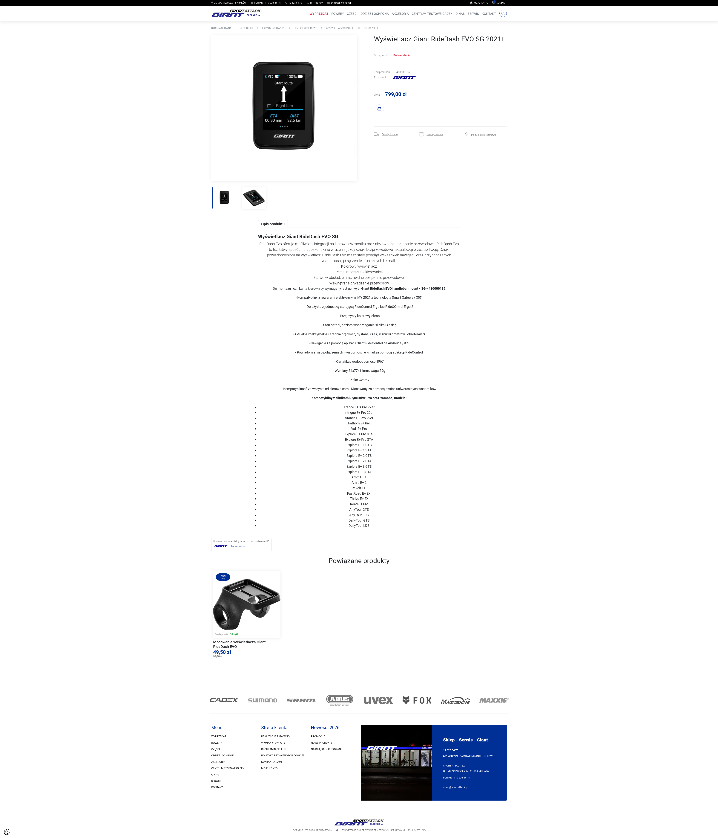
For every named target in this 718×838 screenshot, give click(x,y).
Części (215, 749)
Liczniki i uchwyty (273, 28)
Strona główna (221, 28)
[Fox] (401, 700)
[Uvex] (362, 700)
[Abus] (323, 700)
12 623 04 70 (295, 2)
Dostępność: (381, 55)
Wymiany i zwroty (273, 742)
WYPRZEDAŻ (218, 736)
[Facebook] (214, 683)
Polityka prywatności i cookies (282, 755)
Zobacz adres (238, 546)
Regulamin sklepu (273, 749)
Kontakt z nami (271, 761)
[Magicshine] (439, 700)
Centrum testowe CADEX (227, 768)
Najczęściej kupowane (326, 749)
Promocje (318, 736)
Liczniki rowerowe (305, 28)
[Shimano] (246, 700)
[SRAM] (285, 700)
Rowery (216, 742)
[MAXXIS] (478, 700)
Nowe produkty (321, 742)
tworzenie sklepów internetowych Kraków (372, 830)
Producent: (380, 77)
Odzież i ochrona (222, 755)
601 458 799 (316, 2)
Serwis (215, 780)
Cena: (377, 95)
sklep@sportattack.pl (341, 2)
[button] (498, 3)
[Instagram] (219, 683)
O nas (215, 774)
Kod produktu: (382, 72)
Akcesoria (246, 28)
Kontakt (217, 787)
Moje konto (269, 768)
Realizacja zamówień (276, 736)
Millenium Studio (414, 830)
